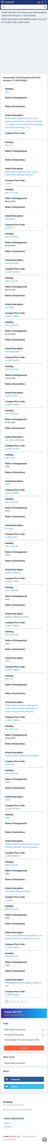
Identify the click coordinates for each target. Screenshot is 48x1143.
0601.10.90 (10, 457)
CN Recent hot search (14, 1034)
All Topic (24, 1048)
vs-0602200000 (12, 994)
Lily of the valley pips (14, 439)
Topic (5, 1023)
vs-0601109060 (12, 669)
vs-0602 (8, 899)
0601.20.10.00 (11, 729)
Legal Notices (30, 1136)
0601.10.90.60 (11, 590)
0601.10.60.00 (11, 325)
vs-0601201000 (12, 808)
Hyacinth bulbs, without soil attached (21, 755)
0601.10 (9, 145)
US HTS (7, 1127)
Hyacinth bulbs (12, 263)
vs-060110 (10, 227)
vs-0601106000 (12, 404)
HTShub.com (15, 1136)
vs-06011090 (11, 537)
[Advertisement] (24, 49)
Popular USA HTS (14, 1013)
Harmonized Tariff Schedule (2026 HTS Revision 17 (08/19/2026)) (24, 14)
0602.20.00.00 (11, 909)
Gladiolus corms (12, 572)
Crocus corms (11, 395)
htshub (9, 2)
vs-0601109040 (12, 625)
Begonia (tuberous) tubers (17, 616)
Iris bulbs (9, 528)
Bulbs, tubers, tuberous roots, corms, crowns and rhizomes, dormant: (21, 173)
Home (6, 1123)
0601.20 (9, 678)
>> (26, 1001)
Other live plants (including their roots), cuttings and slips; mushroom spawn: (22, 845)
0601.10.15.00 (11, 192)
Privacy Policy (10, 1139)
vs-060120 (10, 764)
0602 (7, 817)
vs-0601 (8, 183)
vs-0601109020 (12, 581)
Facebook (15, 1079)
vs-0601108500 (12, 492)
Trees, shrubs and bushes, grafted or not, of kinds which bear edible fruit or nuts (23, 937)
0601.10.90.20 (11, 501)
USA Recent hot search (14, 1029)
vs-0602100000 (12, 947)
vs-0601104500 (12, 360)
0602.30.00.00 (11, 956)
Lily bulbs (9, 307)
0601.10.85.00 (11, 413)
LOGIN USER (23, 22)
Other (7, 484)
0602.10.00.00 (11, 864)
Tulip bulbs (10, 218)
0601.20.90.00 (11, 773)
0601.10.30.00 (11, 236)
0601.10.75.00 (11, 369)
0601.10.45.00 (11, 280)
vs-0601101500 (12, 271)
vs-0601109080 (12, 720)
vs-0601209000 (12, 855)
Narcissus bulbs (12, 351)
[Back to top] (44, 1139)
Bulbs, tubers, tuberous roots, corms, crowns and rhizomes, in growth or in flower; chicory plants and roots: (21, 708)
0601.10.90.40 (11, 546)
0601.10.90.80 (11, 634)
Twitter (14, 1086)
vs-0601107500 (12, 448)
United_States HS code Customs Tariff (21, 1039)
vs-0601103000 (12, 316)
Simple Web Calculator (14, 1063)
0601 (7, 91)
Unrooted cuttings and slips (17, 891)
